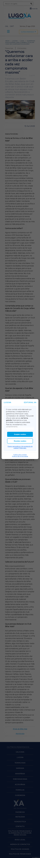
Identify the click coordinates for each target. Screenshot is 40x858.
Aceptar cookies (20, 434)
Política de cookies (20, 454)
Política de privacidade (20, 456)
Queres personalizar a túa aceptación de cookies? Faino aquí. (20, 447)
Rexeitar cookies (20, 441)
